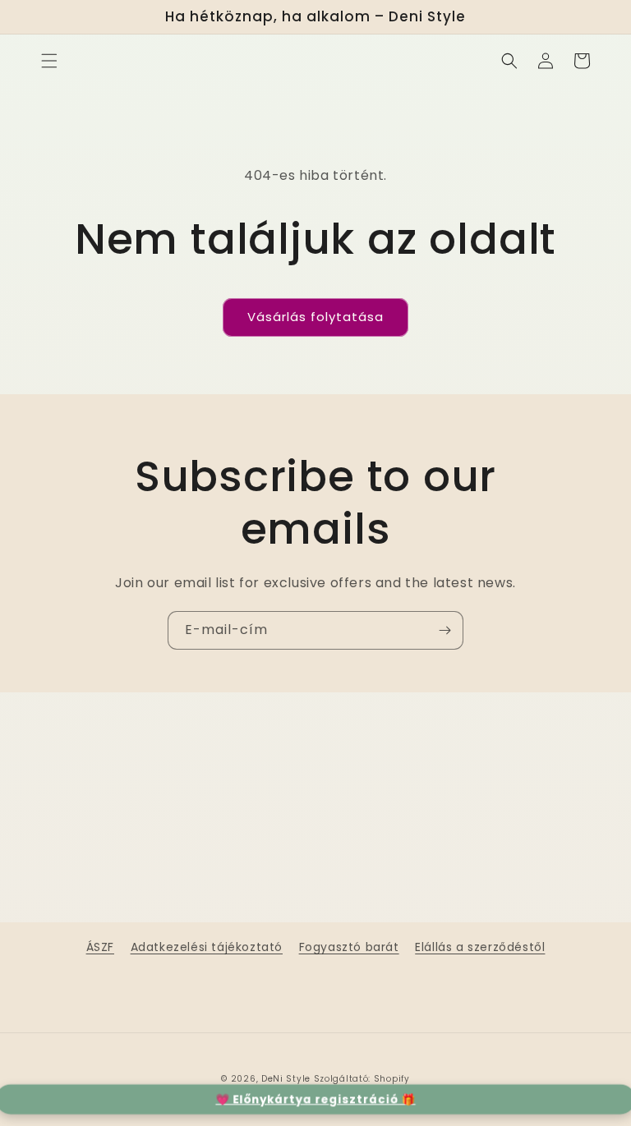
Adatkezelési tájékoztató (207, 947)
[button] (49, 61)
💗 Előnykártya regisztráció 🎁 (315, 1098)
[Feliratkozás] (444, 630)
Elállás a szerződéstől (480, 947)
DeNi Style (286, 1079)
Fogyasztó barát (349, 947)
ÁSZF (100, 947)
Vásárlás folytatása (315, 316)
